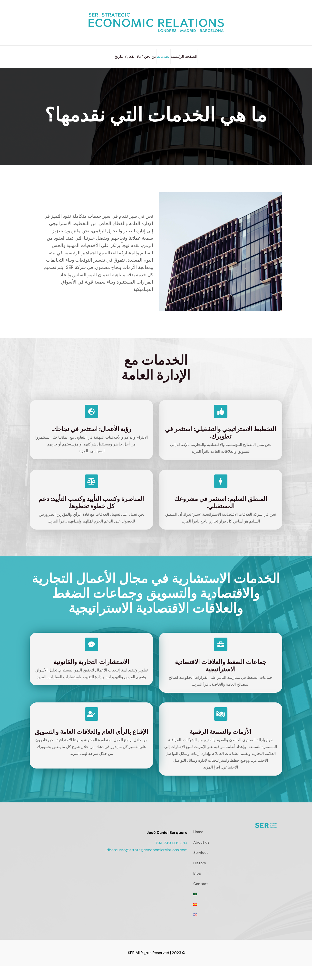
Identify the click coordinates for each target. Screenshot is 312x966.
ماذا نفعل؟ (133, 56)
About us (201, 842)
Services (200, 852)
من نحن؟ (149, 56)
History (199, 863)
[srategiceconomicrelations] (156, 22)
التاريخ (120, 56)
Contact (200, 883)
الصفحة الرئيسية (184, 56)
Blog (197, 873)
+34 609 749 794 (171, 843)
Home (198, 831)
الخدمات (163, 56)
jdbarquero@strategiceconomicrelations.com (146, 849)
